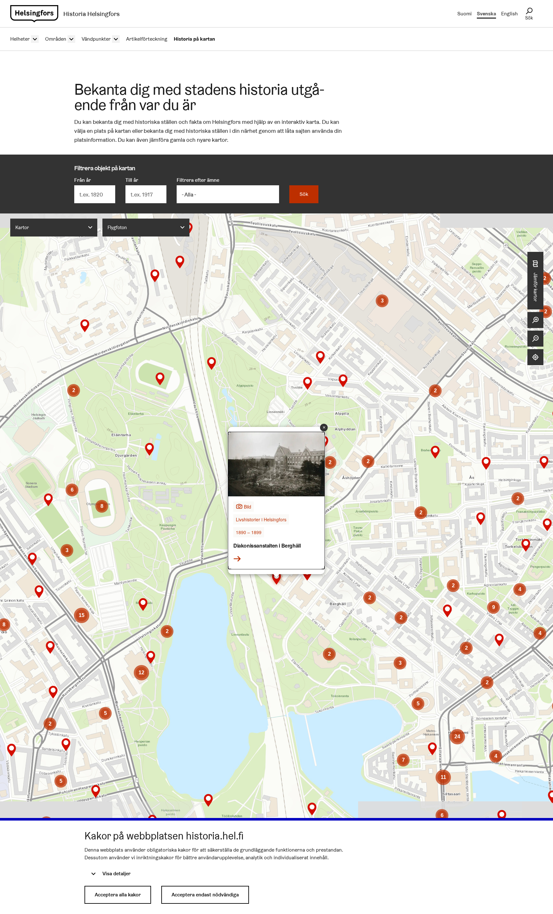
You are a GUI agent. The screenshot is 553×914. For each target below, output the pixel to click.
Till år (131, 180)
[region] (276, 533)
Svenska (486, 13)
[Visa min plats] (535, 357)
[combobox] (53, 228)
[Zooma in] (535, 320)
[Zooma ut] (535, 339)
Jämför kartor (536, 287)
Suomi (464, 13)
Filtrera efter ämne (198, 180)
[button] (211, 363)
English (509, 13)
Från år (82, 180)
